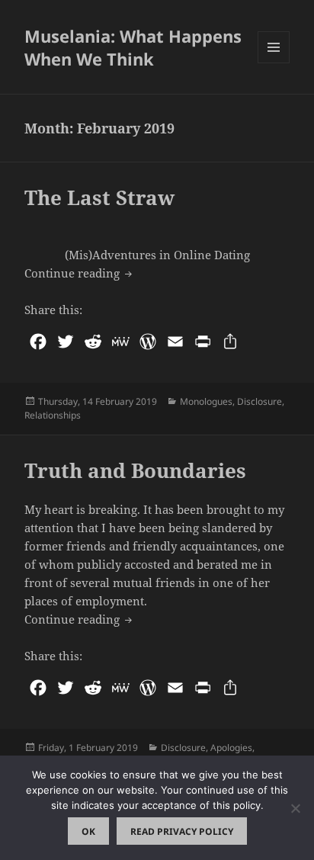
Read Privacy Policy (181, 831)
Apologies (231, 747)
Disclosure (259, 401)
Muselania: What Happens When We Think (133, 47)
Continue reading (79, 273)
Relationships (52, 415)
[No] (295, 808)
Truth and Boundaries (135, 470)
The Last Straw (99, 197)
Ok (88, 831)
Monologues (206, 401)
